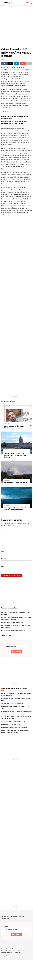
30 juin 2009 (4, 59)
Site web (3, 566)
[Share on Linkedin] (16, 63)
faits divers (7, 423)
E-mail (3, 559)
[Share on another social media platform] (29, 63)
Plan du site (17, 952)
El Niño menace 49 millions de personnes (13, 630)
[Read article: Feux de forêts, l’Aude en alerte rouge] (16, 472)
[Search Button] (31, 2)
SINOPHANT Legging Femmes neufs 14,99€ (13, 721)
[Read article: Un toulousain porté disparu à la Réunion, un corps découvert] (16, 416)
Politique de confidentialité (8, 950)
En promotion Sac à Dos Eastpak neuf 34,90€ (14, 727)
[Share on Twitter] (10, 63)
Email (6, 643)
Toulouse (6, 451)
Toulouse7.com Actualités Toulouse (10, 949)
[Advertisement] (16, 23)
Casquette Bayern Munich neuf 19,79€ (12, 703)
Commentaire (6, 529)
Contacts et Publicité (6, 952)
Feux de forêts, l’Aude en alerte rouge (16, 482)
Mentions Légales (22, 950)
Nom (3, 551)
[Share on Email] (23, 63)
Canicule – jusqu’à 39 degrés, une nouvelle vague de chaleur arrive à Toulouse (15, 455)
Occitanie (6, 480)
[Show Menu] (27, 2)
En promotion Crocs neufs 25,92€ (11, 724)
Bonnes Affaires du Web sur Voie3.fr (15, 688)
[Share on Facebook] (4, 63)
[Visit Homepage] (6, 3)
